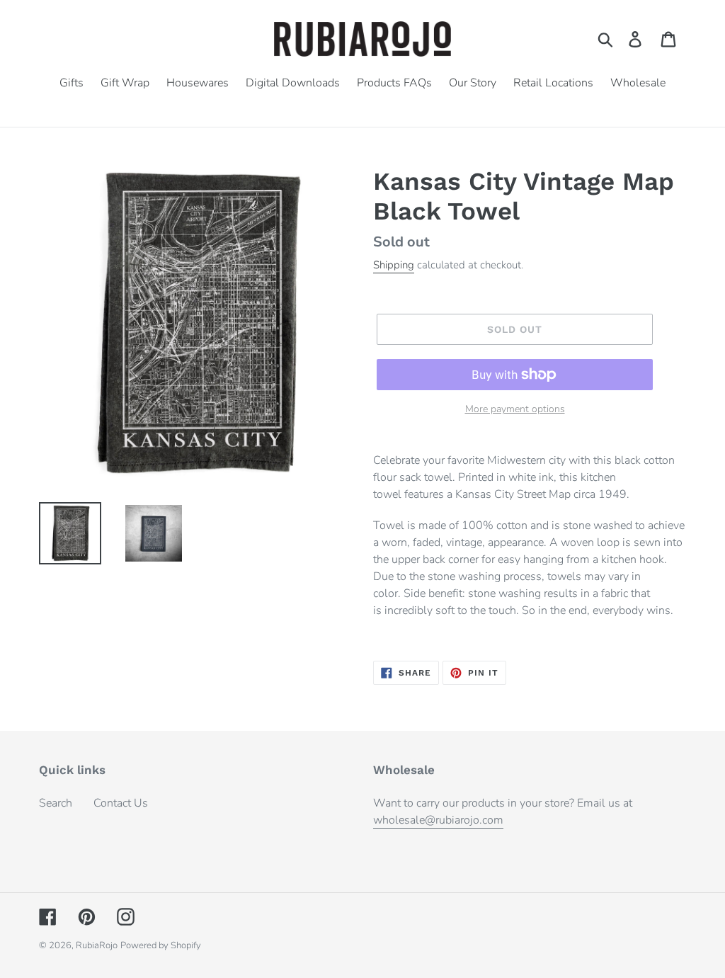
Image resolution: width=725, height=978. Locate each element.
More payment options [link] (515, 409)
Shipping (393, 265)
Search (55, 803)
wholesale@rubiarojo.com (438, 820)
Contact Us (120, 803)
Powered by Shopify (160, 945)
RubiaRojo (97, 945)
